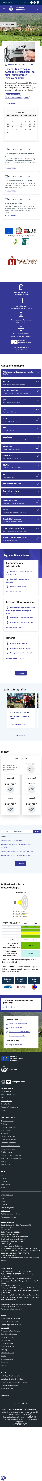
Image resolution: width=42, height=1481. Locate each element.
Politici (3, 1110)
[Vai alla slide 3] (21, 735)
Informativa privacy (7, 1346)
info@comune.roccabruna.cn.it (15, 1239)
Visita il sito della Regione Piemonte (12, 1376)
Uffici (2, 1097)
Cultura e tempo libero (8, 1139)
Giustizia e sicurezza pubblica (10, 1146)
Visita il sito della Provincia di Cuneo (12, 1379)
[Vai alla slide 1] (17, 735)
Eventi (3, 1198)
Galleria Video (5, 1211)
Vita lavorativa (6, 1164)
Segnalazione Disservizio (9, 1334)
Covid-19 (4, 1181)
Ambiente (4, 1124)
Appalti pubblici (6, 1130)
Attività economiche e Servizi (10, 1214)
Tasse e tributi (5, 1184)
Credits (3, 1356)
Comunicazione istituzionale (14, 97)
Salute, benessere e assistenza (11, 1155)
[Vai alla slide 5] (24, 735)
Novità (27, 97)
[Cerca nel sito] (36, 8)
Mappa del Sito (6, 1365)
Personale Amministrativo (9, 1107)
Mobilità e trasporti (7, 1152)
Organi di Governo (7, 1091)
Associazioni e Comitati (8, 1217)
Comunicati (4, 1178)
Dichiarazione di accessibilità (10, 1321)
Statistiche (4, 1362)
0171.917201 (8, 1227)
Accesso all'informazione (13, 94)
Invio (36, 831)
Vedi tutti (21, 673)
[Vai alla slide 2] (19, 735)
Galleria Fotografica (7, 1207)
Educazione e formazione (9, 1142)
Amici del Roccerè (7, 1388)
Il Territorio (4, 1204)
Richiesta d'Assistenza (8, 1337)
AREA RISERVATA (21, 1424)
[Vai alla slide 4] (23, 735)
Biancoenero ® (15, 1419)
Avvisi (3, 1187)
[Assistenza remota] (30, 1414)
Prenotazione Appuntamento (10, 1331)
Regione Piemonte (7, 2)
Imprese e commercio (8, 1149)
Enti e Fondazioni (6, 1104)
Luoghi (3, 1201)
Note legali (4, 1349)
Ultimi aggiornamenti (8, 1359)
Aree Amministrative (8, 1094)
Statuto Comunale (7, 1343)
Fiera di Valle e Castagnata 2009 (19, 717)
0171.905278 (8, 1229)
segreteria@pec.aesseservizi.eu (14, 1309)
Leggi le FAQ (5, 1328)
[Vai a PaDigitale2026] (13, 1081)
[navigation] (4, 8)
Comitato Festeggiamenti (9, 1385)
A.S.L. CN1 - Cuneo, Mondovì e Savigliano (14, 1382)
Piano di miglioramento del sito (11, 1324)
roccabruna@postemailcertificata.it (16, 1236)
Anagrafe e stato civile (8, 1127)
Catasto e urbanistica (8, 1136)
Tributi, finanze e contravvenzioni (11, 1158)
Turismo (3, 1161)
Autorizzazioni (5, 1133)
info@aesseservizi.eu (12, 1306)
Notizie (3, 1175)
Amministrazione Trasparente (10, 1318)
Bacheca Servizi (6, 1340)
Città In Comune (23, 1414)
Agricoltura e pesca (7, 1121)
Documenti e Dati (6, 1101)
